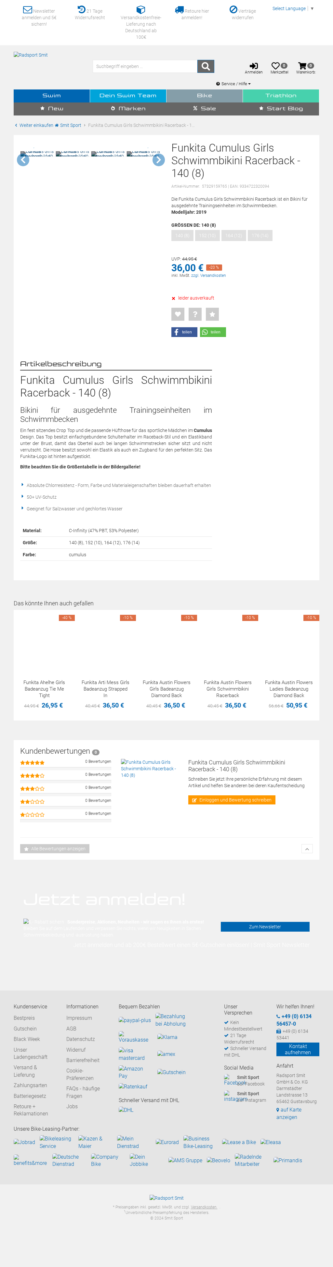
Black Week (27, 1039)
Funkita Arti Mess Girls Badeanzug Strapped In (105, 689)
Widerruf (76, 1050)
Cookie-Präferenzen (80, 1074)
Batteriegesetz (30, 1096)
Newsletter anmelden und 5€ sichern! (39, 17)
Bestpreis (24, 1018)
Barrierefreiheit (83, 1060)
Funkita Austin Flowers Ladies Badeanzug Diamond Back (289, 689)
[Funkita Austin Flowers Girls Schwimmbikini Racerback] (228, 640)
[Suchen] (205, 66)
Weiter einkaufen (36, 125)
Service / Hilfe (234, 83)
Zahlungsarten (30, 1085)
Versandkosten (204, 1207)
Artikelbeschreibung (61, 364)
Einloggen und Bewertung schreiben (235, 799)
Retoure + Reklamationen (31, 1110)
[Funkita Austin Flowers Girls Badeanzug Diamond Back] (166, 640)
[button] (184, 332)
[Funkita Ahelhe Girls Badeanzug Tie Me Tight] (44, 640)
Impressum (79, 1018)
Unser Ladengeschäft (30, 1053)
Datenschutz (80, 1039)
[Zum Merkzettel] (177, 314)
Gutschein (25, 1029)
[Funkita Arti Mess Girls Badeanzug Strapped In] (105, 640)
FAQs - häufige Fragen (83, 1092)
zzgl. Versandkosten (208, 275)
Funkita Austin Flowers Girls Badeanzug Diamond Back (167, 689)
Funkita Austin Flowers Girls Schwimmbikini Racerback (228, 689)
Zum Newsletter (265, 926)
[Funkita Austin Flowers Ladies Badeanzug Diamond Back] (289, 640)
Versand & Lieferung (25, 1071)
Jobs (72, 1106)
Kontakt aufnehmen (298, 1049)
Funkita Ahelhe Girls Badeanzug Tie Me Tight (44, 689)
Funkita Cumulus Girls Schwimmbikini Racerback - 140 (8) (236, 766)
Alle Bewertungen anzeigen (58, 848)
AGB (71, 1029)
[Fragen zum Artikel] (195, 314)
